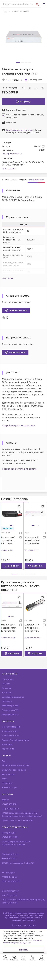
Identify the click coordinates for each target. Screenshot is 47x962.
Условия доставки (10, 735)
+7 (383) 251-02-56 (9, 877)
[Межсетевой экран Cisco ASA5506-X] (11, 513)
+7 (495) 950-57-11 (9, 804)
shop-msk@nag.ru (10, 808)
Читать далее (8, 168)
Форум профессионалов (14, 770)
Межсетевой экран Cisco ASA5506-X (8, 540)
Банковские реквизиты (13, 697)
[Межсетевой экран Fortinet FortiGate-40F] (35, 513)
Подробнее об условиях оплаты (19, 468)
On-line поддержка (11, 727)
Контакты (6, 692)
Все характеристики (12, 154)
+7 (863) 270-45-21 (9, 858)
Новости (6, 684)
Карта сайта (8, 749)
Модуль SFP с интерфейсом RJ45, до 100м (32, 627)
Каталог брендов (10, 706)
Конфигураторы (9, 787)
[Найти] (37, 4)
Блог (4, 761)
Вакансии (6, 688)
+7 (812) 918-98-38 (9, 895)
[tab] (14, 180)
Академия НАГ (9, 774)
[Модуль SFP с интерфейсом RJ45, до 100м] (35, 604)
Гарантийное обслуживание (15, 740)
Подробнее (7, 278)
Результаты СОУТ (10, 710)
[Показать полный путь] (5, 12)
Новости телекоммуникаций (15, 765)
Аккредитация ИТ (10, 714)
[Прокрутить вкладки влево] (2, 180)
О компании (8, 679)
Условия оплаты (9, 731)
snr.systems (7, 783)
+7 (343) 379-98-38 (9, 837)
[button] (23, 38)
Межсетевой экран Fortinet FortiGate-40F (32, 540)
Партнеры (7, 701)
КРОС (4, 779)
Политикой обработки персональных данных (22, 942)
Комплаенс (7, 744)
